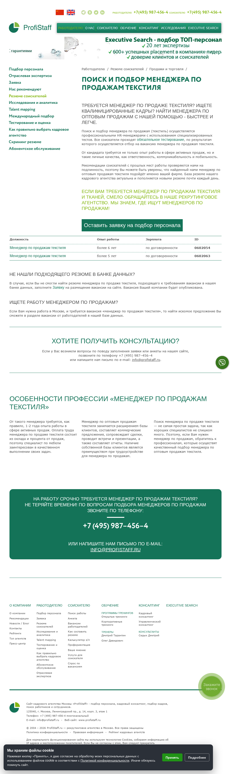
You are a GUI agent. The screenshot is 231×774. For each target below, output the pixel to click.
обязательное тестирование (160, 140)
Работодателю (70, 28)
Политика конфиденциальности (47, 732)
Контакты (15, 628)
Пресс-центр (17, 643)
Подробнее (197, 757)
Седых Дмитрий (149, 635)
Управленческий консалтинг (150, 623)
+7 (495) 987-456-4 (53, 715)
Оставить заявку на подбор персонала (132, 225)
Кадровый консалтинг (146, 615)
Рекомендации (19, 618)
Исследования (173, 28)
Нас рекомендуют (25, 89)
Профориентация (79, 644)
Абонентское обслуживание (34, 149)
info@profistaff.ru (146, 360)
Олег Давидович (112, 640)
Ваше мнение (77, 649)
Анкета (72, 618)
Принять (172, 757)
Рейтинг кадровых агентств (127, 732)
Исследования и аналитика (33, 103)
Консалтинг (149, 28)
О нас (90, 28)
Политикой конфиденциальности (105, 760)
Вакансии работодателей (78, 625)
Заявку (58, 287)
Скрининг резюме (25, 142)
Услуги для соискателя (75, 656)
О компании (17, 613)
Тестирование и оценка (30, 123)
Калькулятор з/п (79, 639)
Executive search (203, 28)
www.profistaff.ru (90, 719)
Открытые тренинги (114, 616)
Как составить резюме (77, 633)
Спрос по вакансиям (75, 665)
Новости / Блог (19, 623)
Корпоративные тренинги (112, 623)
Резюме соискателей (27, 96)
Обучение (128, 28)
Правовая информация (88, 732)
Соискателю (107, 28)
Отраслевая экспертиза (30, 76)
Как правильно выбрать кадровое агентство (39, 132)
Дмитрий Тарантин (114, 635)
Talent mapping (22, 109)
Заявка (15, 83)
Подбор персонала (26, 69)
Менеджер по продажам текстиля (38, 248)
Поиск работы (77, 613)
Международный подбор (31, 116)
